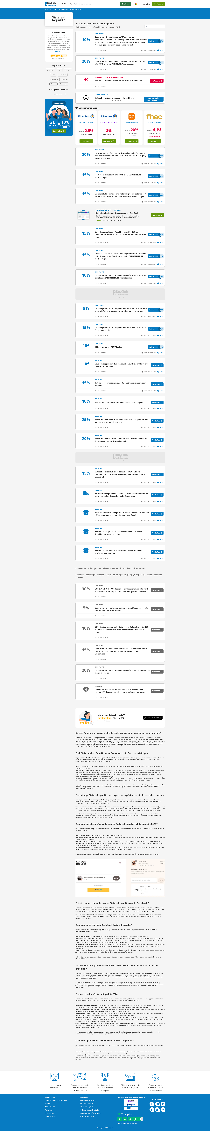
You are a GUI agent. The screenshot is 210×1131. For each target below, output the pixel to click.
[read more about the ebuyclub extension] (136, 4)
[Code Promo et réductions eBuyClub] (50, 4)
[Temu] (132, 117)
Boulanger (63, 84)
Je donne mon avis (151, 718)
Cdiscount (50, 70)
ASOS (53, 75)
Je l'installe (157, 215)
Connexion (145, 4)
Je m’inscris (158, 4)
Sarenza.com (54, 79)
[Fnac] (154, 117)
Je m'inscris (155, 81)
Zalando (53, 84)
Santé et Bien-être (58, 94)
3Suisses (64, 79)
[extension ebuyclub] (136, 4)
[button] (156, 41)
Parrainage (48, 1110)
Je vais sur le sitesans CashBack (152, 99)
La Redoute (62, 75)
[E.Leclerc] (86, 117)
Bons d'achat (49, 1113)
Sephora (67, 70)
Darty (59, 70)
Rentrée (125, 4)
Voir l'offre (156, 365)
